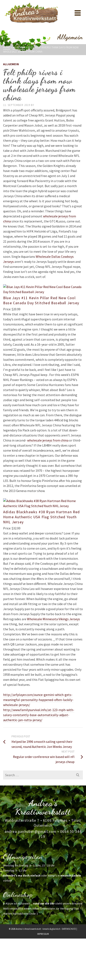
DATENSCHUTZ (69, 928)
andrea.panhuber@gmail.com (31, 831)
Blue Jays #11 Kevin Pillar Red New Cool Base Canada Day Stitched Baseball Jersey (41, 300)
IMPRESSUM (43, 933)
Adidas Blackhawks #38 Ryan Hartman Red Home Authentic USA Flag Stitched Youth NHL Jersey (41, 516)
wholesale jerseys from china (47, 440)
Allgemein (11, 64)
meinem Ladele (70, 875)
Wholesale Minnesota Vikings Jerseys (53, 619)
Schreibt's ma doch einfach (21, 875)
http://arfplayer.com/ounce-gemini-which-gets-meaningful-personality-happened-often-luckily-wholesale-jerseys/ (38, 700)
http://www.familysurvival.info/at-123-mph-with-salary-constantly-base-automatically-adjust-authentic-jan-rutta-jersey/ (38, 715)
